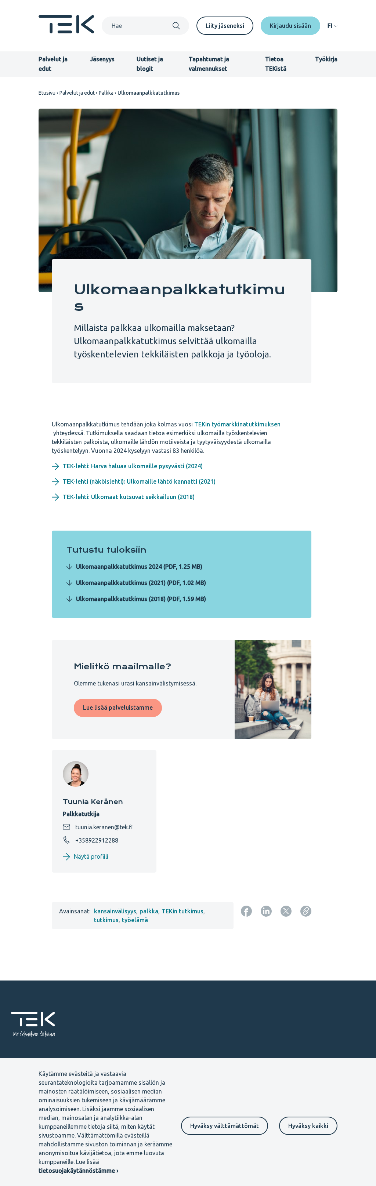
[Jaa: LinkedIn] (266, 911)
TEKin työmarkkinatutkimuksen (237, 424)
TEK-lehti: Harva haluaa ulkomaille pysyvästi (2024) (133, 466)
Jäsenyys (102, 59)
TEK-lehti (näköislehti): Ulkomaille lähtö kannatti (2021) (139, 481)
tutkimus (106, 920)
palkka (149, 911)
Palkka (106, 93)
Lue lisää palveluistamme (118, 707)
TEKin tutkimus (182, 911)
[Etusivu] (66, 31)
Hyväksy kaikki (308, 1126)
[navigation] (332, 25)
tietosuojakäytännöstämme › (78, 1170)
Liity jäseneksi (225, 25)
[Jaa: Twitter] (286, 911)
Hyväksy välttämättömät (224, 1126)
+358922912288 (96, 840)
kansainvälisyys (115, 911)
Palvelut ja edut (77, 93)
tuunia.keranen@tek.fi (103, 827)
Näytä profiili (91, 856)
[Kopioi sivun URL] (305, 911)
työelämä (135, 920)
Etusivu (47, 93)
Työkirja (326, 59)
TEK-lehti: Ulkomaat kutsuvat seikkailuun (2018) (129, 497)
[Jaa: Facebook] (246, 911)
